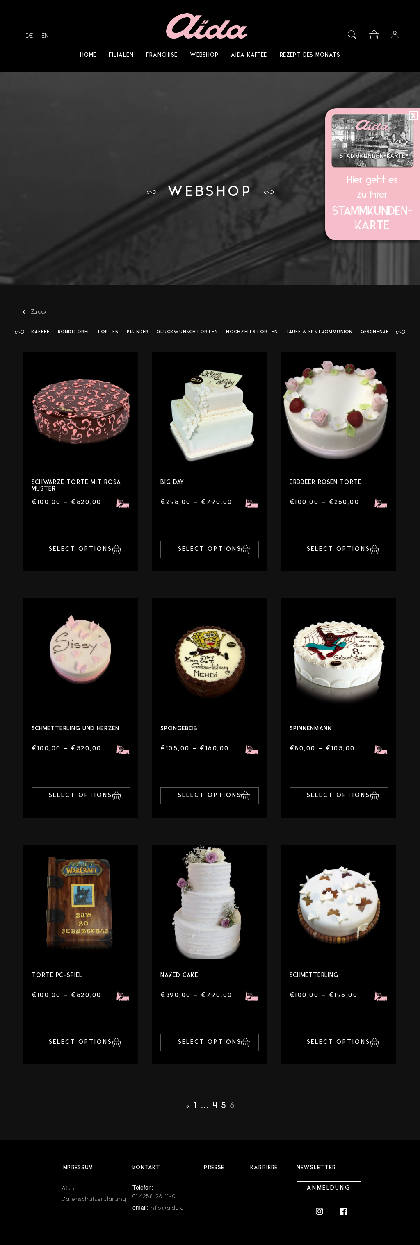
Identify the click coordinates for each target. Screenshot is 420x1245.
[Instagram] (323, 1211)
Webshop (204, 55)
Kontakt (146, 1168)
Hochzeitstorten (252, 331)
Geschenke (375, 331)
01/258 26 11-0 (154, 1196)
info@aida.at (168, 1207)
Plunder (137, 331)
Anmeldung (329, 1188)
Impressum (77, 1168)
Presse (214, 1168)
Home (88, 55)
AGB (68, 1188)
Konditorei (73, 331)
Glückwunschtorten (187, 331)
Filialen (121, 55)
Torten (108, 331)
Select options (80, 549)
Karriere (264, 1168)
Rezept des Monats (309, 55)
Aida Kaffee (249, 55)
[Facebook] (343, 1211)
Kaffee (40, 331)
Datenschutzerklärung (94, 1198)
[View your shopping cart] (374, 33)
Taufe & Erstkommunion (319, 331)
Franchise (162, 55)
